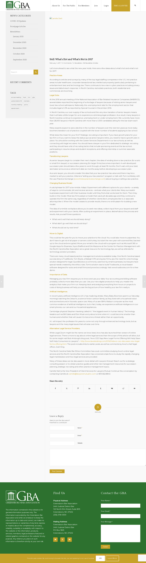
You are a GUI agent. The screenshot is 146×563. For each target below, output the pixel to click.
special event (15, 108)
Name (80, 428)
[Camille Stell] (95, 37)
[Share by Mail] (134, 388)
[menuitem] (55, 5)
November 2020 (19, 48)
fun (29, 97)
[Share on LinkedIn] (89, 388)
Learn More (112, 558)
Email (80, 435)
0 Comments (66, 63)
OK (100, 558)
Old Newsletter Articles (90, 63)
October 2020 (19, 54)
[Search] (135, 5)
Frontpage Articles (18, 26)
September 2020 (20, 60)
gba (33, 97)
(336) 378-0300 (59, 515)
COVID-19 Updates (18, 21)
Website (80, 443)
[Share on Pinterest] (78, 388)
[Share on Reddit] (123, 388)
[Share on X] (66, 388)
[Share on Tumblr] (100, 388)
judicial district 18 (16, 101)
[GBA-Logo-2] (18, 5)
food (24, 97)
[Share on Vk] (112, 388)
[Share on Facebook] (55, 388)
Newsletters (15, 32)
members (26, 101)
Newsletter (78, 63)
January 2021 (18, 36)
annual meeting (16, 97)
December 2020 (19, 42)
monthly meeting (16, 104)
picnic (26, 104)
